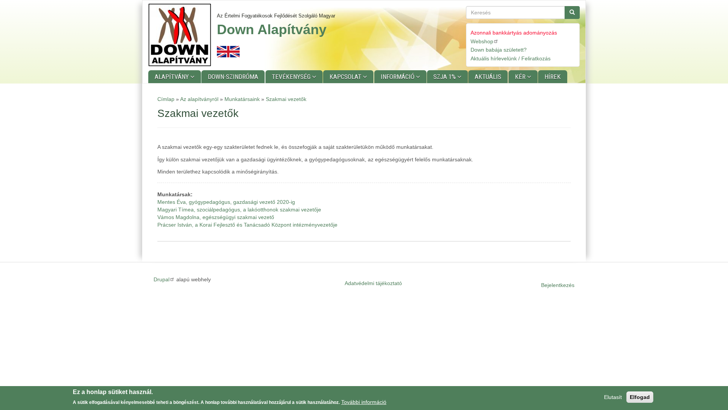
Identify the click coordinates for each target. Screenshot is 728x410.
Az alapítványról (199, 99)
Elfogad (640, 397)
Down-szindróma (233, 76)
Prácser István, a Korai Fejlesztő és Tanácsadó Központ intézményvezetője (247, 225)
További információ (363, 402)
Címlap (165, 99)
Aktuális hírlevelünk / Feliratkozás (511, 58)
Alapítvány (172, 76)
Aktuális (488, 76)
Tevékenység (292, 76)
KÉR (521, 76)
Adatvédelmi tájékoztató (373, 283)
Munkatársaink (242, 99)
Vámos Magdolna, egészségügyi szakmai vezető (215, 217)
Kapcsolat (346, 76)
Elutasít (613, 397)
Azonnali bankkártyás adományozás (514, 33)
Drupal (161, 279)
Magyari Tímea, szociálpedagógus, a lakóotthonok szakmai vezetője (239, 210)
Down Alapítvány (271, 29)
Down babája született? (499, 50)
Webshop (482, 41)
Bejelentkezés (557, 285)
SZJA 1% (445, 76)
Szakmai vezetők (286, 99)
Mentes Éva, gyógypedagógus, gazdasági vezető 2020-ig (226, 202)
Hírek (552, 76)
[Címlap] (182, 34)
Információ (398, 76)
